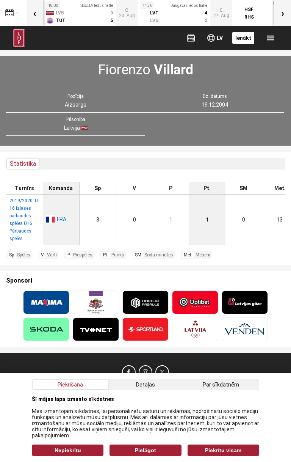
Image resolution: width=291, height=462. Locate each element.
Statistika (23, 163)
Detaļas (145, 385)
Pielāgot (145, 450)
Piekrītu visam (223, 450)
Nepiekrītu (68, 450)
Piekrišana (70, 385)
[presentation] (35, 13)
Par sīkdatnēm (221, 385)
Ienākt (243, 38)
